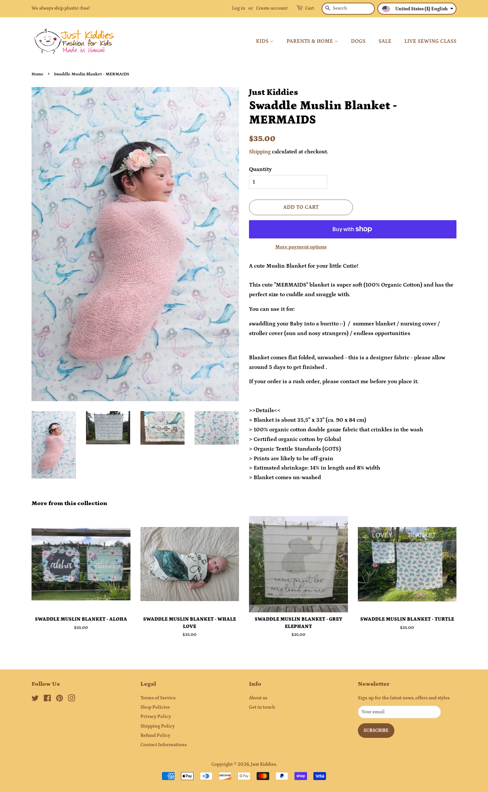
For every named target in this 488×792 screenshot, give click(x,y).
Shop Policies (155, 707)
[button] (416, 9)
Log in (238, 8)
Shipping (260, 152)
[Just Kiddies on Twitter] (35, 699)
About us (258, 698)
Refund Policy (155, 735)
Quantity (260, 169)
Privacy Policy (155, 716)
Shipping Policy (157, 726)
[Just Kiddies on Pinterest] (59, 699)
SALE (384, 41)
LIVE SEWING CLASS (430, 41)
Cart (309, 8)
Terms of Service (158, 698)
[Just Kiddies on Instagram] (71, 699)
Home (37, 74)
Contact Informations (163, 745)
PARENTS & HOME (310, 41)
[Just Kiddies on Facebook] (47, 699)
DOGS (358, 41)
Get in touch (262, 707)
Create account (271, 8)
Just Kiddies (263, 764)
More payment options (301, 247)
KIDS (263, 41)
